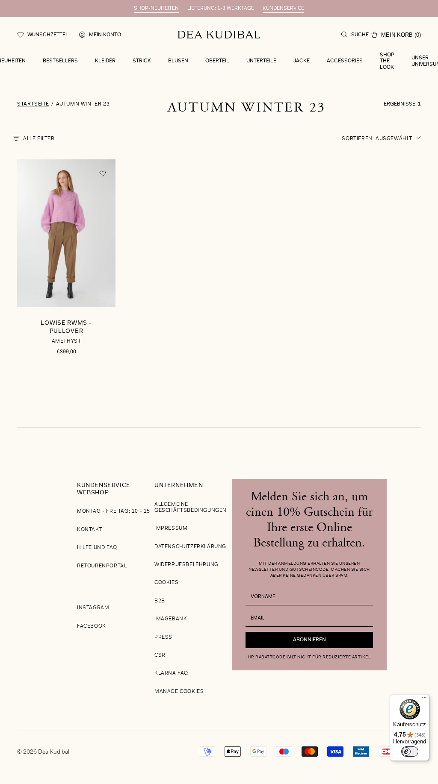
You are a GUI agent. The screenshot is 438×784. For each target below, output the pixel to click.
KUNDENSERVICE (283, 8)
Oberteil (217, 61)
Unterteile (261, 61)
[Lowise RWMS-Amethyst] (66, 267)
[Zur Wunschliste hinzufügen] (102, 173)
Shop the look (387, 61)
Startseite (33, 104)
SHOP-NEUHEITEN (156, 8)
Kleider (105, 61)
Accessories (345, 61)
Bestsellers (60, 61)
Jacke (301, 61)
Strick (142, 61)
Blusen (178, 61)
